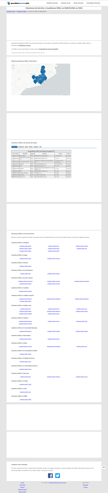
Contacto (22, 482)
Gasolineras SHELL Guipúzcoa (53, 376)
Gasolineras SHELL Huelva (53, 248)
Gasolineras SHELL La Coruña (25, 346)
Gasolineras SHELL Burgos (53, 308)
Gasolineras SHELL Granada (25, 248)
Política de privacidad (22, 489)
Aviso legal (22, 487)
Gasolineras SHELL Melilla (25, 399)
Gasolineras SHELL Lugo (82, 346)
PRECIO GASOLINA (78, 3)
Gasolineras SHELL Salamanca (53, 311)
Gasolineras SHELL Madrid (25, 354)
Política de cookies (22, 491)
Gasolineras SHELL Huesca (25, 258)
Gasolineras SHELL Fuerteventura (81, 281)
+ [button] (13, 65)
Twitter (86, 487)
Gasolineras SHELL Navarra (25, 369)
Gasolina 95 (14, 146)
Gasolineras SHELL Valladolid (25, 313)
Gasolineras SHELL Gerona (53, 321)
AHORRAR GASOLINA (52, 3)
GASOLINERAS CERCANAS (93, 3)
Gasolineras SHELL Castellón (53, 331)
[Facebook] (50, 477)
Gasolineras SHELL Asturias (25, 266)
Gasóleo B (36, 146)
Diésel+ (30, 146)
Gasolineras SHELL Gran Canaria (25, 281)
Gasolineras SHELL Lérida (81, 321)
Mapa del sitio (22, 485)
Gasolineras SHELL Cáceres (53, 339)
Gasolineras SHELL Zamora (53, 313)
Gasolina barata (11, 11)
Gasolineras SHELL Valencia (82, 331)
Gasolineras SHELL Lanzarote (53, 281)
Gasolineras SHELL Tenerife (25, 283)
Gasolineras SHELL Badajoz (25, 339)
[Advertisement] (52, 27)
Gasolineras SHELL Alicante (25, 331)
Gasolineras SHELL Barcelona (25, 321)
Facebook (86, 485)
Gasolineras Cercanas (25, 45)
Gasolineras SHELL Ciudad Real (53, 298)
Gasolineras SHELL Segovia (82, 311)
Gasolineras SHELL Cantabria (25, 291)
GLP (40, 146)
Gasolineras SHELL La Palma (53, 283)
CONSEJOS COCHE (65, 3)
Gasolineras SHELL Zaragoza (53, 258)
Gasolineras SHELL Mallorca (53, 273)
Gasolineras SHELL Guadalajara (82, 298)
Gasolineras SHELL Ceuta (25, 392)
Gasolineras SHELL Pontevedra (53, 346)
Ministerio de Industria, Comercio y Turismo (57, 482)
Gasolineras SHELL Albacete (25, 298)
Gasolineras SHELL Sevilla (53, 251)
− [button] (13, 67)
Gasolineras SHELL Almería (25, 246)
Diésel (26, 146)
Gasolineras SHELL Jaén (82, 248)
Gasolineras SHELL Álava (25, 376)
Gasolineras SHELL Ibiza (25, 273)
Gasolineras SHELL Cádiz (53, 246)
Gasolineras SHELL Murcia (25, 361)
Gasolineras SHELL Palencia (25, 311)
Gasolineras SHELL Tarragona (25, 323)
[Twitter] (57, 477)
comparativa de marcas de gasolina (48, 49)
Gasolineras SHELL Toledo (25, 301)
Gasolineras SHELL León (82, 308)
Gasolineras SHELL (21, 11)
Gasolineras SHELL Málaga (25, 251)
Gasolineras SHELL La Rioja (25, 384)
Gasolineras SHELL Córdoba (82, 246)
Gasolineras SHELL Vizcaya (82, 376)
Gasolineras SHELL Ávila (25, 308)
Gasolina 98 (21, 146)
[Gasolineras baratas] (18, 4)
